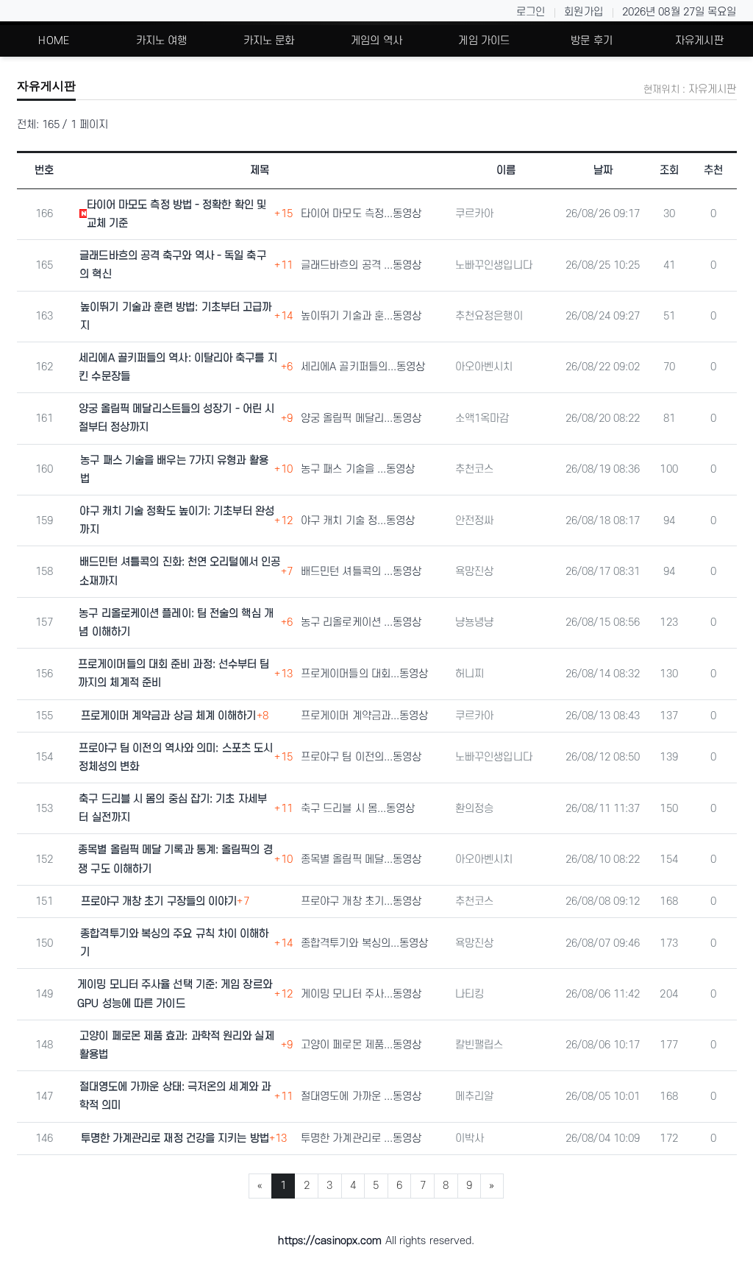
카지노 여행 (162, 41)
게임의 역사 (376, 41)
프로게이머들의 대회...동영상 (365, 674)
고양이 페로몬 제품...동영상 (361, 1045)
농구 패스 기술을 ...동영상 (358, 469)
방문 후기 (592, 41)
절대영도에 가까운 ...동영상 (361, 1096)
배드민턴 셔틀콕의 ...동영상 (361, 571)
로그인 (530, 12)
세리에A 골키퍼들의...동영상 (363, 367)
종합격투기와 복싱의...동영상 (365, 943)
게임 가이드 (484, 41)
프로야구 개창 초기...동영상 (361, 901)
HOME (53, 41)
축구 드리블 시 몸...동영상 (358, 808)
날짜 (603, 170)
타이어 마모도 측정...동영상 (361, 214)
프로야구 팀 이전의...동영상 (361, 757)
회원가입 (583, 12)
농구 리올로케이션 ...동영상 (361, 622)
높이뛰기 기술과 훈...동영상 (361, 316)
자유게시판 (699, 41)
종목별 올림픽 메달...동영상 (361, 859)
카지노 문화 (269, 41)
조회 (669, 170)
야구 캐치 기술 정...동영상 (358, 521)
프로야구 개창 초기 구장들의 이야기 (159, 901)
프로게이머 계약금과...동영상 (365, 716)
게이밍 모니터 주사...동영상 (361, 994)
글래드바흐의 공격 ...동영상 (361, 265)
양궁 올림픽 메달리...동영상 (361, 418)
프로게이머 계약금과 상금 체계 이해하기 (169, 716)
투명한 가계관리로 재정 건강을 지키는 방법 (175, 1138)
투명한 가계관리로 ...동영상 (361, 1138)
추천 (713, 170)
